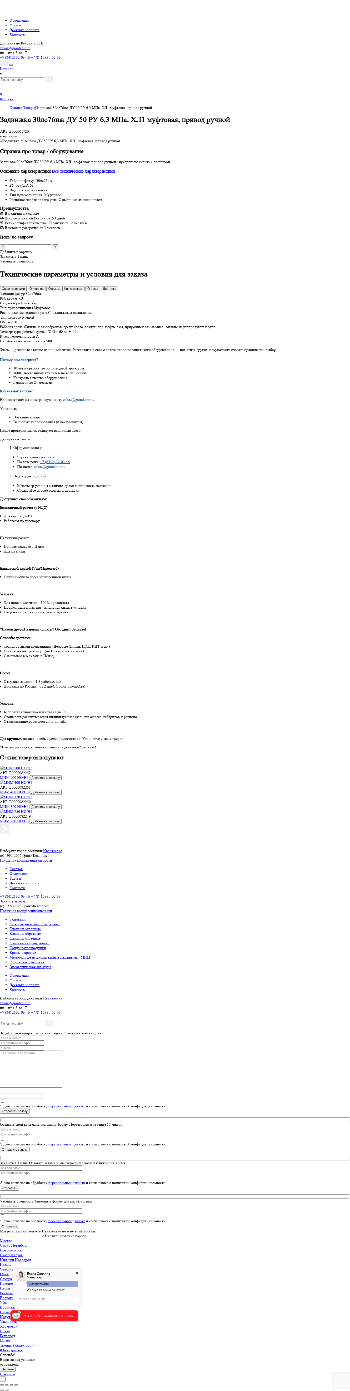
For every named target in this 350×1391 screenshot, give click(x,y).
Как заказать (73, 289)
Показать (7, 1374)
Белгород (7, 1335)
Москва (6, 1240)
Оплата (92, 289)
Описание (37, 289)
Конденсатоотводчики (28, 947)
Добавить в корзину (45, 778)
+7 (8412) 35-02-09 (45, 57)
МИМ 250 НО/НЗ (14, 821)
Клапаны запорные (25, 928)
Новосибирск (11, 1250)
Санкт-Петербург (14, 1245)
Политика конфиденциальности (26, 860)
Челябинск (8, 1269)
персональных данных (66, 1106)
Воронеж (7, 1307)
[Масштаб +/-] (16, 1385)
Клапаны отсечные (25, 938)
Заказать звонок (13, 901)
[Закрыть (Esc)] (2, 1385)
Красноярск (9, 1283)
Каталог (16, 869)
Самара (6, 1278)
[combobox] (65, 1236)
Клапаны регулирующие (30, 943)
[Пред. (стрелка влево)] (2, 1390)
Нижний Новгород (15, 1259)
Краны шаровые (23, 952)
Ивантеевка (52, 850)
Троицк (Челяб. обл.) (17, 1345)
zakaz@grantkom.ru (15, 48)
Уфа (3, 1302)
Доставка (109, 289)
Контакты (17, 34)
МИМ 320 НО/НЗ (14, 806)
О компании (20, 20)
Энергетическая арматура (30, 966)
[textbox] (65, 1236)
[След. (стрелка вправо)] (7, 1390)
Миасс (5, 1340)
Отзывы (54, 289)
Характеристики (13, 289)
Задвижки (18, 919)
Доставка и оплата (25, 30)
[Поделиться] (7, 1385)
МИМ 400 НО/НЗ (14, 792)
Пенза (5, 1331)
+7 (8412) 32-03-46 (15, 57)
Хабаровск (8, 1326)
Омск (4, 1274)
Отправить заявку (15, 1111)
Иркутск (7, 1316)
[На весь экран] (11, 1385)
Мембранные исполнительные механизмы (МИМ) (50, 957)
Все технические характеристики (83, 171)
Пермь (5, 1288)
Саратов (6, 1312)
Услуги (15, 25)
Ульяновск (8, 1321)
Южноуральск (11, 1350)
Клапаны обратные (25, 933)
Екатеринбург (11, 1255)
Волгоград (8, 1297)
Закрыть (8, 1369)
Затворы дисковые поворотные (35, 924)
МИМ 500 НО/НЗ (14, 777)
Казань (5, 1264)
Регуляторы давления (27, 962)
